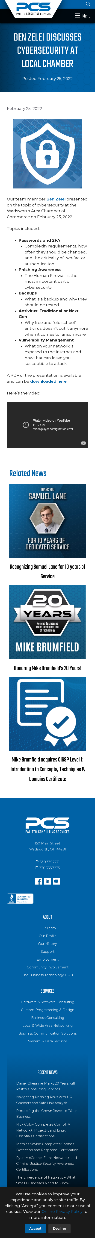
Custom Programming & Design (47, 1010)
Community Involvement (47, 967)
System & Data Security (47, 1041)
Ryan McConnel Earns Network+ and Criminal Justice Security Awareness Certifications (46, 1164)
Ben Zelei (55, 199)
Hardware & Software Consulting (47, 1002)
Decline (59, 1228)
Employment (48, 959)
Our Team (47, 928)
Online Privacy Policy (62, 1211)
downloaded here (48, 381)
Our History (47, 944)
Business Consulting (47, 1018)
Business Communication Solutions (47, 1033)
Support (47, 952)
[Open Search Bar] (88, 4)
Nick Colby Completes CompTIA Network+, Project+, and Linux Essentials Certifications (43, 1130)
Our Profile (47, 936)
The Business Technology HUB (47, 975)
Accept (35, 1228)
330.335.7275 (49, 868)
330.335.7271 (49, 862)
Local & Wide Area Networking (47, 1025)
